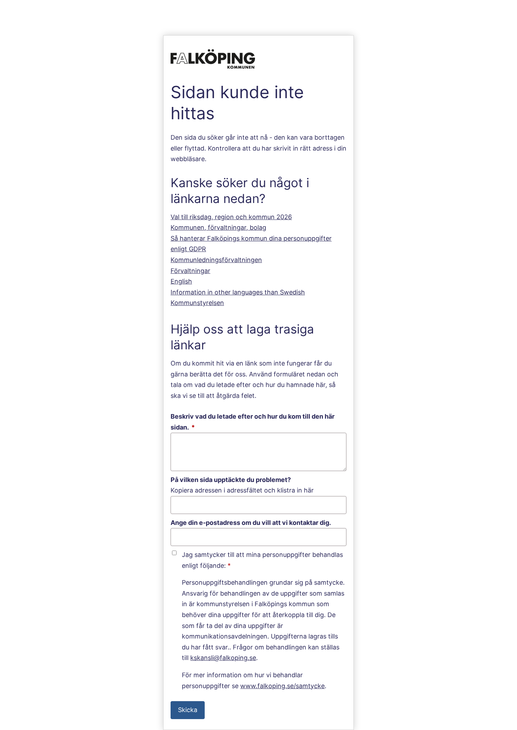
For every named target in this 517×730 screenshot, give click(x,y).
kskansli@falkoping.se (223, 657)
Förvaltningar (190, 270)
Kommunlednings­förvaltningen (216, 260)
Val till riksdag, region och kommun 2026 (231, 217)
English (181, 281)
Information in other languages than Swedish (238, 292)
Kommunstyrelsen (197, 302)
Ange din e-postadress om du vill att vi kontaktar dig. (251, 522)
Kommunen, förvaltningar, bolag (218, 227)
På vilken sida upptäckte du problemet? (231, 479)
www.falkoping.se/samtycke (282, 686)
